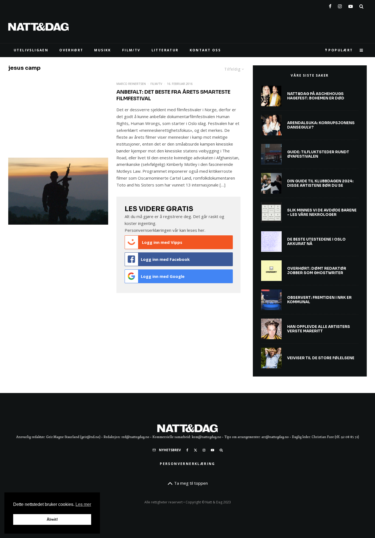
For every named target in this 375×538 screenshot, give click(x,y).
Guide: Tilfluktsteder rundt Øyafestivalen (318, 154)
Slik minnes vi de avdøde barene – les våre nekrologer (322, 212)
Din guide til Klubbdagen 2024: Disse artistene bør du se (320, 183)
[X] (195, 450)
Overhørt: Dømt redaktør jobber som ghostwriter (316, 270)
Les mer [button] (83, 504)
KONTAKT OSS (205, 50)
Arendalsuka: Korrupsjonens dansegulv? (321, 125)
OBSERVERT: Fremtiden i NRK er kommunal (319, 300)
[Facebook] (330, 5)
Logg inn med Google (162, 276)
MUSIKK (102, 50)
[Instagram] (340, 5)
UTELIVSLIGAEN (31, 50)
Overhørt (71, 50)
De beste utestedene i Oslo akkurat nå (316, 241)
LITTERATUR (165, 50)
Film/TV (156, 84)
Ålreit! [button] (52, 519)
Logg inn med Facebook (165, 259)
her (201, 230)
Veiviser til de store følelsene (320, 358)
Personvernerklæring (187, 463)
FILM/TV (131, 50)
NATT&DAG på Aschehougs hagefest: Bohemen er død (315, 96)
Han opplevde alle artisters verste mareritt (318, 329)
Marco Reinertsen (131, 84)
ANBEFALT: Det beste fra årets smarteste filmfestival (173, 95)
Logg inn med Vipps (161, 242)
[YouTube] (350, 5)
